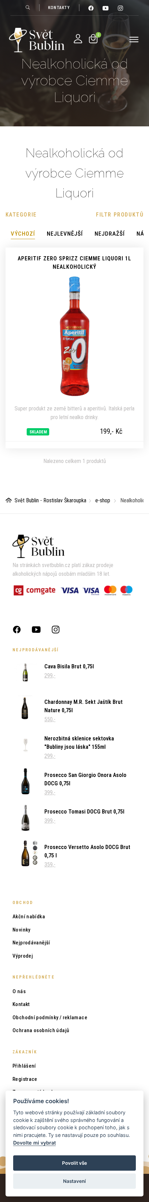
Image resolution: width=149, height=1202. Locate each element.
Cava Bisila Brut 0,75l (69, 666)
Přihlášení (24, 1066)
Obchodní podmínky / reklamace (49, 1017)
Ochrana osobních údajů (40, 1030)
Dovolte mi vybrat (34, 1143)
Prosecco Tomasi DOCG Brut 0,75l (84, 811)
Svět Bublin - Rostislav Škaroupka (50, 500)
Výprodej (22, 956)
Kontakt (21, 1004)
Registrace (24, 1079)
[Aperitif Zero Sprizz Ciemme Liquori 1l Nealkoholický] (74, 336)
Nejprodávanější (31, 943)
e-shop (102, 500)
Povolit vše (74, 1163)
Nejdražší (110, 233)
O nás (19, 991)
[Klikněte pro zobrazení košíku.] (93, 38)
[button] (21, 214)
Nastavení (74, 1181)
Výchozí (23, 233)
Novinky (21, 930)
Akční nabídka (28, 916)
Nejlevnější (65, 233)
